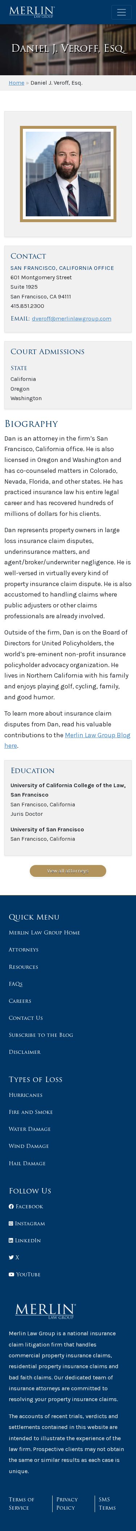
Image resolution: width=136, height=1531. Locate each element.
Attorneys (23, 950)
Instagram (29, 1223)
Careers (20, 1001)
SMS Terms (107, 1504)
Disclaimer (24, 1052)
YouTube (28, 1274)
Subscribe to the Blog (41, 1035)
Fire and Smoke (31, 1112)
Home (16, 82)
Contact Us (26, 1018)
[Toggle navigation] (121, 12)
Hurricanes (25, 1095)
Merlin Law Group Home (44, 933)
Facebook (28, 1206)
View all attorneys (68, 871)
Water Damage (30, 1129)
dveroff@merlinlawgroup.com (71, 318)
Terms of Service (21, 1504)
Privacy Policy (67, 1504)
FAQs (15, 984)
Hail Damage (27, 1163)
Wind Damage (29, 1146)
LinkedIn (27, 1240)
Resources (23, 967)
